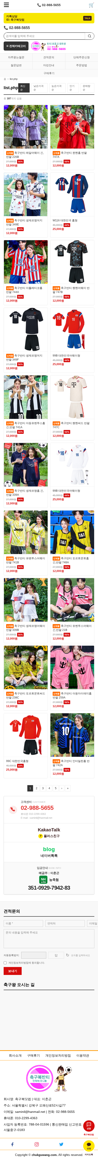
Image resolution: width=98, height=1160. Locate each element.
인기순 (72, 88)
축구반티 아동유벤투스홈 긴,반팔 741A (25, 425)
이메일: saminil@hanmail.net (24, 1112)
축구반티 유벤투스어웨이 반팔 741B (25, 560)
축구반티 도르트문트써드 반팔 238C (25, 695)
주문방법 (81, 65)
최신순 (22, 88)
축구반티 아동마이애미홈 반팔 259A (72, 695)
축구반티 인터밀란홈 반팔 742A (71, 763)
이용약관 (82, 1055)
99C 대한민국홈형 (17, 761)
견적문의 (48, 57)
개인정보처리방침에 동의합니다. (26, 962)
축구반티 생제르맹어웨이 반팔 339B (25, 628)
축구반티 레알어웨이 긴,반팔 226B (25, 155)
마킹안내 (48, 65)
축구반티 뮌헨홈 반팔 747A (70, 155)
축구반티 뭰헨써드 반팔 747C (71, 425)
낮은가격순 (39, 88)
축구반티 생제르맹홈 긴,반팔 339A (25, 492)
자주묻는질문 (16, 57)
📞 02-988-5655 (49, 5)
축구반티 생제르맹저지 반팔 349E (24, 222)
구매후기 (49, 73)
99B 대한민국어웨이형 (66, 355)
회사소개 (15, 1055)
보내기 (12, 971)
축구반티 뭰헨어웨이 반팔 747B (71, 290)
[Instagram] (37, 1144)
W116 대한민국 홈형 (65, 220)
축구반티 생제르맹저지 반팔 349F (24, 357)
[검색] (89, 36)
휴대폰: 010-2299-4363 (20, 1118)
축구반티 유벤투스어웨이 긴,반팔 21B (72, 628)
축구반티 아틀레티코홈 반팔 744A (24, 290)
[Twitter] (61, 1144)
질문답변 (16, 65)
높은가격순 (57, 88)
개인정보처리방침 (58, 1055)
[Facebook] (12, 1144)
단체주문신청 (81, 57)
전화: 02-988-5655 (61, 1112)
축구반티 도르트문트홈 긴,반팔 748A (71, 560)
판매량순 (86, 88)
